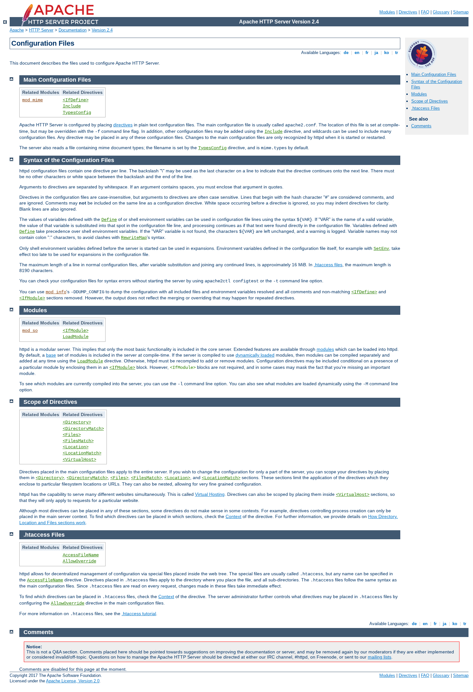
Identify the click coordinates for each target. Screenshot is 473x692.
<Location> (75, 447)
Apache (17, 30)
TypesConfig (77, 112)
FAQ (425, 12)
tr (396, 52)
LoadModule (75, 336)
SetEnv (381, 248)
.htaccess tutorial (139, 613)
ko (386, 52)
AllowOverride (79, 561)
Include (72, 106)
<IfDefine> (75, 100)
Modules (387, 12)
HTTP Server (41, 30)
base (51, 355)
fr (367, 52)
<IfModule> (32, 298)
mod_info (56, 292)
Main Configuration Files (433, 74)
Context (233, 516)
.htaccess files (328, 264)
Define (109, 219)
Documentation (73, 30)
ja (376, 52)
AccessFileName (81, 555)
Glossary (441, 12)
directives (123, 124)
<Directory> (77, 422)
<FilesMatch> (78, 440)
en (357, 52)
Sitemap (460, 12)
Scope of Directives (429, 101)
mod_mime (32, 100)
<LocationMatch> (82, 453)
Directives (408, 12)
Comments (421, 125)
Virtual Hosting (210, 494)
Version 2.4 (102, 30)
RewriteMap (134, 237)
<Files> (72, 434)
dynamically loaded (255, 355)
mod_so (30, 330)
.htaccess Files (425, 108)
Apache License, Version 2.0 (72, 680)
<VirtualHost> (79, 459)
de (346, 52)
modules (325, 349)
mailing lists (379, 657)
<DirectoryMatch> (83, 428)
